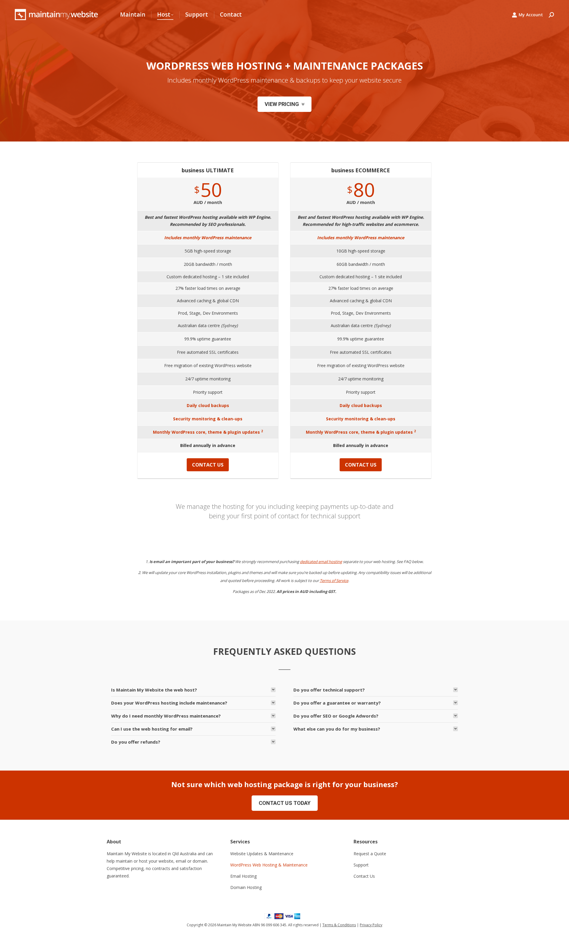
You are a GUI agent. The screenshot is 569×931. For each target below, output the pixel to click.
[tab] (193, 689)
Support (361, 865)
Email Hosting (243, 876)
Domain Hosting (246, 887)
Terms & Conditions (339, 924)
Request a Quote (370, 853)
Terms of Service (334, 580)
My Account (531, 14)
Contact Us (364, 876)
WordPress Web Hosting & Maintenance (269, 865)
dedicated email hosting (321, 561)
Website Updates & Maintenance (261, 853)
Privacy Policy (371, 924)
